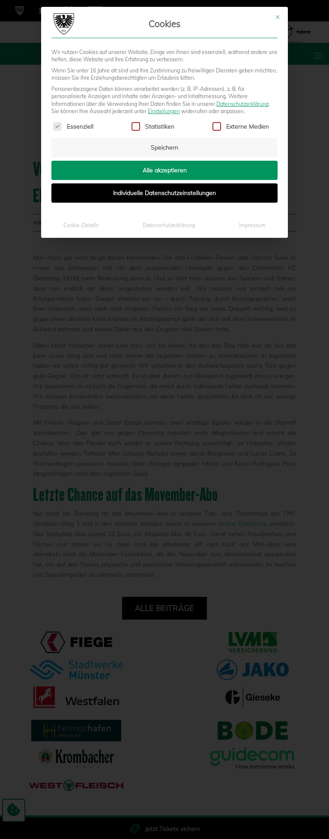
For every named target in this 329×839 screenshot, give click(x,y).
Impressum (252, 225)
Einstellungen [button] (164, 111)
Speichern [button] (164, 147)
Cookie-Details (81, 225)
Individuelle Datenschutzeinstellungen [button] (164, 193)
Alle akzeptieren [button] (165, 170)
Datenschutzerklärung (242, 104)
